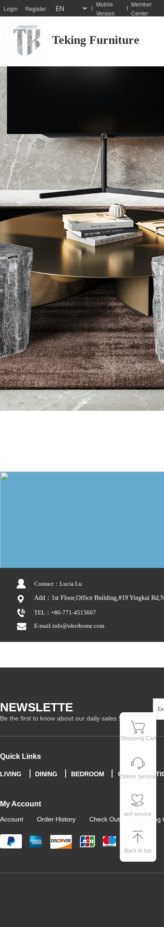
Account (11, 819)
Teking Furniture (95, 40)
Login (11, 8)
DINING (46, 774)
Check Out (104, 819)
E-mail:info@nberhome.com (69, 625)
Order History (56, 819)
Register (35, 8)
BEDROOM (87, 774)
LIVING (10, 774)
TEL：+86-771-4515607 (65, 612)
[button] (72, 402)
